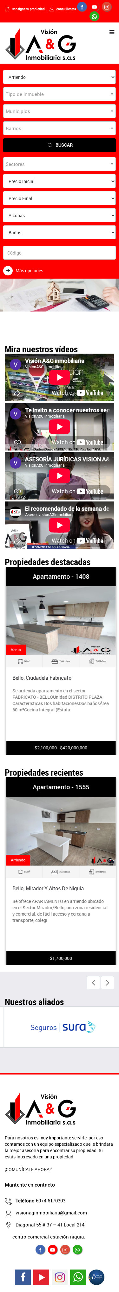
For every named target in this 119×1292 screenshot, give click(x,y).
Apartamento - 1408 (59, 576)
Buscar (64, 145)
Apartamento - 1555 (59, 787)
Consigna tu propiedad (28, 9)
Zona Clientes (66, 9)
